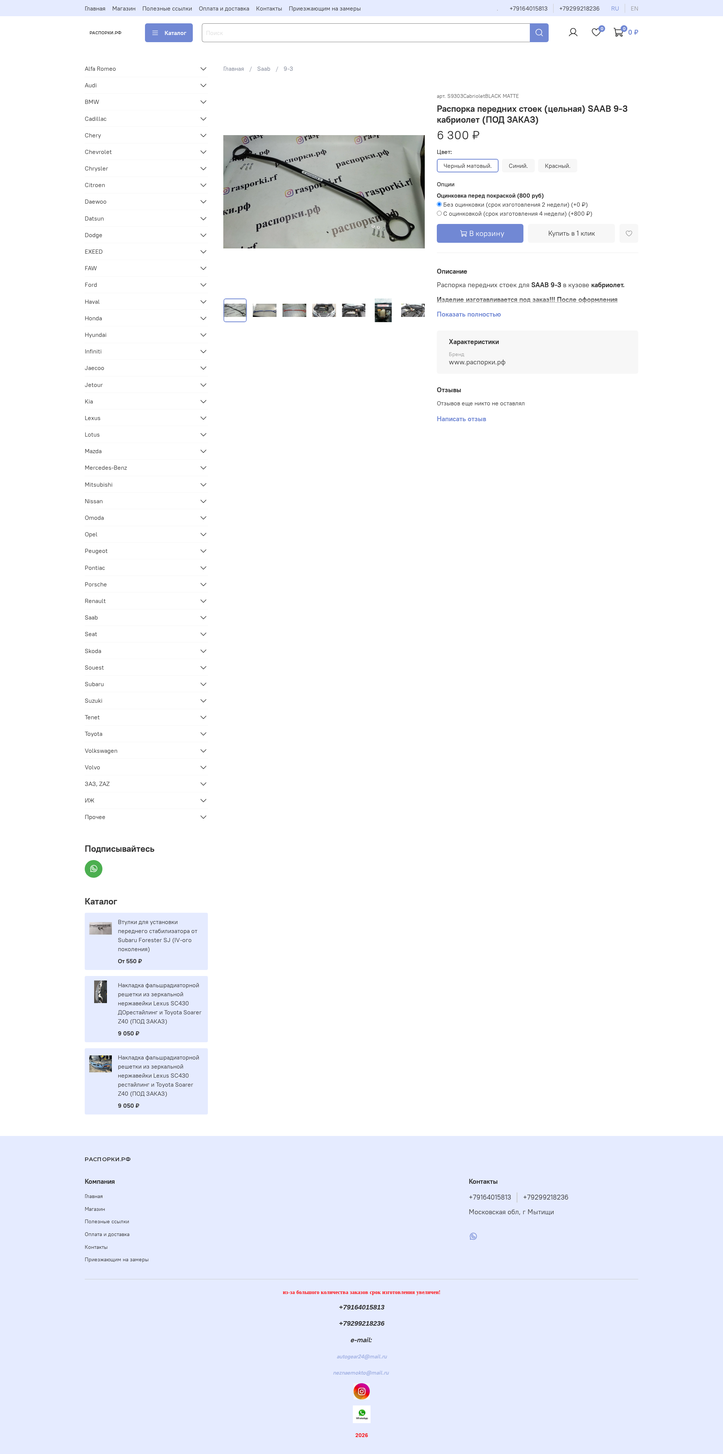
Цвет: (444, 151)
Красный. (557, 165)
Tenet (92, 717)
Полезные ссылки (167, 8)
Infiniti (93, 351)
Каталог (175, 33)
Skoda (93, 651)
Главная (95, 8)
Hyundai (96, 334)
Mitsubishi (99, 484)
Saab (263, 68)
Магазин (124, 8)
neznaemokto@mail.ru (361, 1372)
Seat (91, 634)
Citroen (95, 185)
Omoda (94, 517)
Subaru (94, 684)
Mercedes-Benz (106, 467)
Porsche (96, 584)
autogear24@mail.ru (362, 1356)
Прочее (95, 817)
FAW (91, 268)
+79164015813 (528, 8)
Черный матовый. (468, 165)
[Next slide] (413, 192)
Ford (91, 284)
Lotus (92, 434)
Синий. (518, 165)
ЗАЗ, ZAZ (97, 783)
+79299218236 (579, 8)
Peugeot (96, 550)
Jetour (94, 384)
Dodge (93, 235)
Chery (93, 135)
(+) (515, 204)
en (634, 8)
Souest (94, 667)
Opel (91, 534)
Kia (89, 401)
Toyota (93, 733)
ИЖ (90, 800)
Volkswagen (101, 750)
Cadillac (96, 118)
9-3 (288, 68)
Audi (91, 85)
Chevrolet (98, 151)
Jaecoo (94, 367)
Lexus (93, 418)
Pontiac (95, 567)
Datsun (94, 218)
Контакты (269, 8)
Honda (93, 318)
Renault (95, 600)
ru (615, 8)
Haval (92, 301)
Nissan (94, 501)
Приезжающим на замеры (325, 8)
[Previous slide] (235, 192)
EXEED (94, 251)
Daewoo (96, 201)
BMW (92, 101)
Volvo (92, 767)
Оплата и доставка (224, 8)
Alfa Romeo (100, 68)
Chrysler (96, 168)
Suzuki (93, 700)
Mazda (93, 451)
